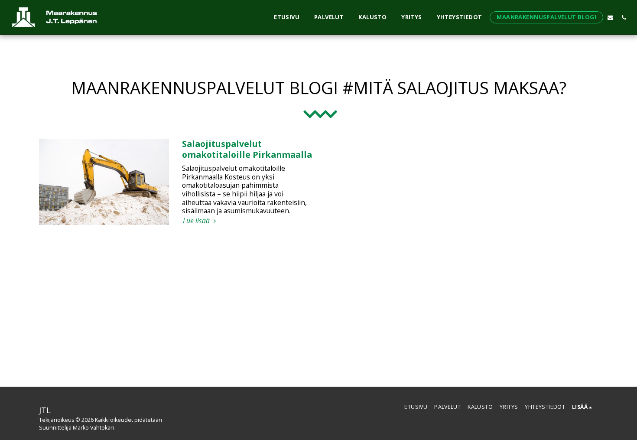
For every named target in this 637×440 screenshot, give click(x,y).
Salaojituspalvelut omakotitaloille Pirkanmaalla (247, 149)
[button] (610, 17)
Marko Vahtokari (93, 427)
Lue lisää (197, 221)
